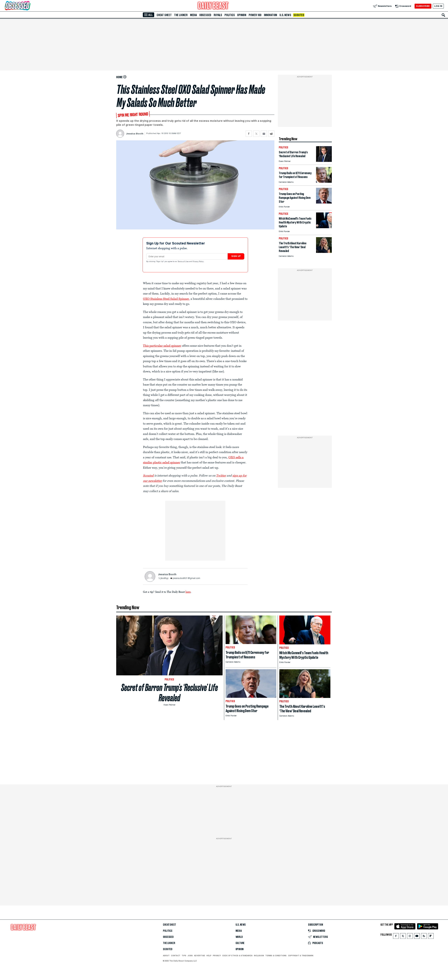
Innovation (270, 15)
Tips (184, 955)
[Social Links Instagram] (410, 936)
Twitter (221, 475)
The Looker (181, 15)
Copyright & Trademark (301, 955)
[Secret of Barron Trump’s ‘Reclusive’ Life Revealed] (324, 160)
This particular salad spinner (162, 345)
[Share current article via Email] (264, 134)
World (239, 937)
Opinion (241, 15)
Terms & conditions (275, 955)
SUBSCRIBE (423, 6)
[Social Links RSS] (424, 936)
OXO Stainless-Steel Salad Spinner (166, 298)
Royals (218, 15)
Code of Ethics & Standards (237, 955)
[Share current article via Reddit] (271, 134)
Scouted (298, 15)
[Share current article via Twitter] (256, 134)
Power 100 (255, 15)
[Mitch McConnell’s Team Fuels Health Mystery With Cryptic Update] (324, 227)
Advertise (199, 955)
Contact (175, 955)
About (166, 955)
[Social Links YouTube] (417, 936)
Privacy (217, 955)
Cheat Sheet (164, 15)
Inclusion (259, 955)
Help (208, 955)
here (188, 591)
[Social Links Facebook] (396, 936)
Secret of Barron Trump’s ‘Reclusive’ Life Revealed (169, 692)
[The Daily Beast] (213, 6)
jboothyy (164, 578)
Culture (240, 943)
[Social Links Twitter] (403, 936)
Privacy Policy (198, 262)
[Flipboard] (430, 936)
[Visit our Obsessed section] (28, 6)
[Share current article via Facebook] (249, 134)
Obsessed (205, 15)
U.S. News (285, 15)
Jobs (190, 955)
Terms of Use (183, 262)
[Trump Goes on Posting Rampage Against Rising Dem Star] (324, 202)
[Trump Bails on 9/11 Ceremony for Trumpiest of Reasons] (324, 181)
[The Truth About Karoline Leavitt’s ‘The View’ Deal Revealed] (324, 251)
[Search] (443, 15)
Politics (230, 15)
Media (193, 15)
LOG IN (438, 6)
